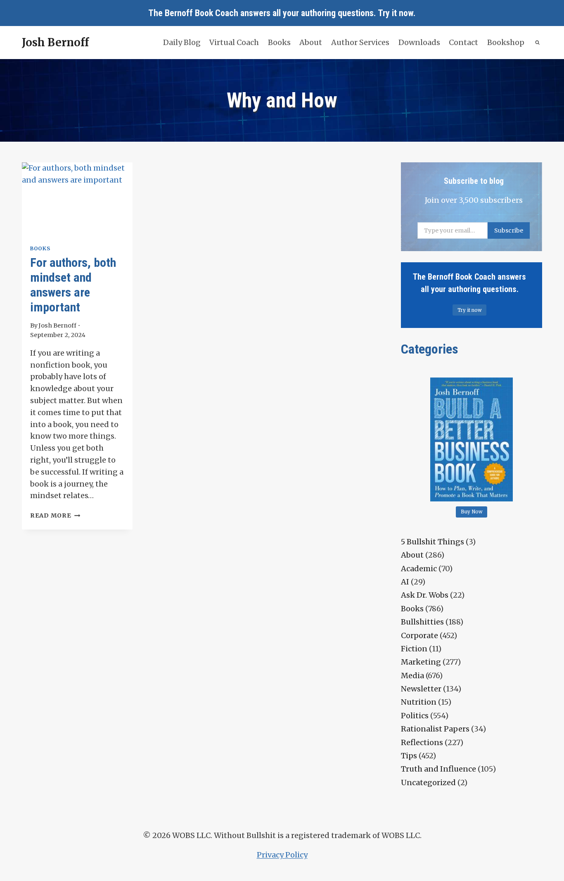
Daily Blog (182, 42)
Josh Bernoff (57, 325)
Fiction (414, 648)
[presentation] (77, 199)
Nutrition (418, 702)
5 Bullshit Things (432, 541)
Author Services (360, 42)
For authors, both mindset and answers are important (73, 284)
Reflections (422, 742)
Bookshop (505, 42)
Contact (463, 42)
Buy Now (472, 512)
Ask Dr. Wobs (424, 595)
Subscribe (508, 230)
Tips (409, 755)
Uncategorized (428, 782)
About (310, 42)
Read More (55, 515)
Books (279, 42)
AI (405, 582)
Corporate (419, 635)
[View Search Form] (538, 42)
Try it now (395, 13)
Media (412, 675)
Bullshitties (422, 622)
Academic (419, 568)
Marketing (421, 662)
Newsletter (421, 688)
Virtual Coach (234, 42)
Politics (415, 715)
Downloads (419, 42)
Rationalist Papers (435, 729)
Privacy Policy (282, 855)
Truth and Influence (438, 769)
